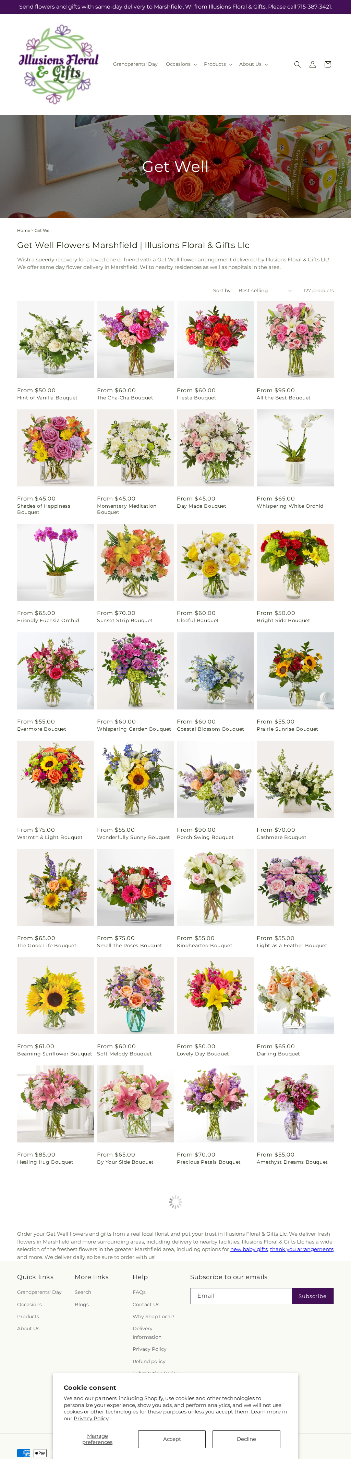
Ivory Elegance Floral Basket (293, 1271)
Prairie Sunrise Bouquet (287, 729)
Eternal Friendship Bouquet (133, 1271)
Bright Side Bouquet (283, 620)
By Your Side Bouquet (125, 1162)
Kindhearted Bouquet (204, 945)
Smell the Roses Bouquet (129, 945)
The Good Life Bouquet (47, 945)
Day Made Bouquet (202, 506)
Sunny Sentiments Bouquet (52, 1271)
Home (23, 230)
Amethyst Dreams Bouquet (292, 1162)
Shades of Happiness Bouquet (43, 509)
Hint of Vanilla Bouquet (47, 398)
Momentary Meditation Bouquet (127, 509)
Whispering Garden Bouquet (134, 729)
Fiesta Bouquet (196, 398)
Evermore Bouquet (41, 729)
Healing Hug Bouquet (45, 1162)
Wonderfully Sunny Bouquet (133, 837)
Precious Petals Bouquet (209, 1162)
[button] (181, 64)
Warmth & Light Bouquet (50, 837)
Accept (172, 1439)
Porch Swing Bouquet (205, 837)
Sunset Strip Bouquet (125, 620)
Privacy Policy (91, 1418)
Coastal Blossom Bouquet (210, 729)
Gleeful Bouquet (198, 620)
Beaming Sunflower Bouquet (55, 1054)
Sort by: (222, 290)
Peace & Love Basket (203, 1271)
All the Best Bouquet (284, 398)
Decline (246, 1439)
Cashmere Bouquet (282, 837)
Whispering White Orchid (290, 506)
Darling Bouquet (278, 1054)
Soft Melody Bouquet (124, 1054)
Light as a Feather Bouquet (292, 945)
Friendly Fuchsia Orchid (48, 620)
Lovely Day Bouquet (203, 1054)
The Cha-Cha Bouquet (125, 398)
